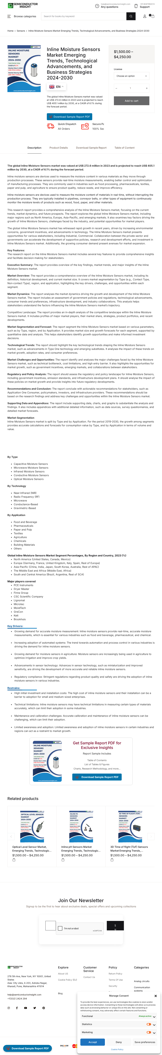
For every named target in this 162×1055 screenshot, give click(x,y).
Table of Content (124, 147)
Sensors (21, 30)
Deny (119, 1042)
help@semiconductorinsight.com (24, 994)
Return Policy (115, 973)
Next (151, 836)
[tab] (35, 148)
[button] (155, 995)
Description (34, 147)
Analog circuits (141, 981)
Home (10, 30)
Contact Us (89, 977)
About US (63, 973)
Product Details (59, 147)
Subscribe (115, 927)
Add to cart (131, 100)
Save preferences (145, 1042)
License (118, 69)
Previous (11, 836)
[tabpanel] (24, 68)
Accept (93, 1042)
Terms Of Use (116, 979)
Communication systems (142, 989)
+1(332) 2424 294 (17, 998)
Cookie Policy (117, 1049)
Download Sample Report (91, 147)
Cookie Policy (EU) (67, 979)
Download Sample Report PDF (72, 116)
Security (113, 986)
